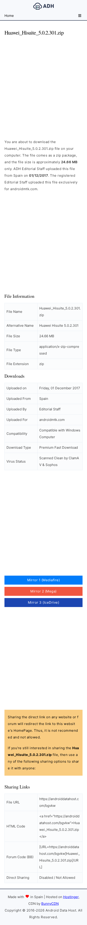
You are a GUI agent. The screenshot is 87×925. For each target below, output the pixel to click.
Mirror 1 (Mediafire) (43, 580)
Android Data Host (43, 6)
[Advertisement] (43, 83)
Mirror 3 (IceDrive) (43, 602)
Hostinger (71, 897)
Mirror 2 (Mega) (43, 591)
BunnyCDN (50, 903)
